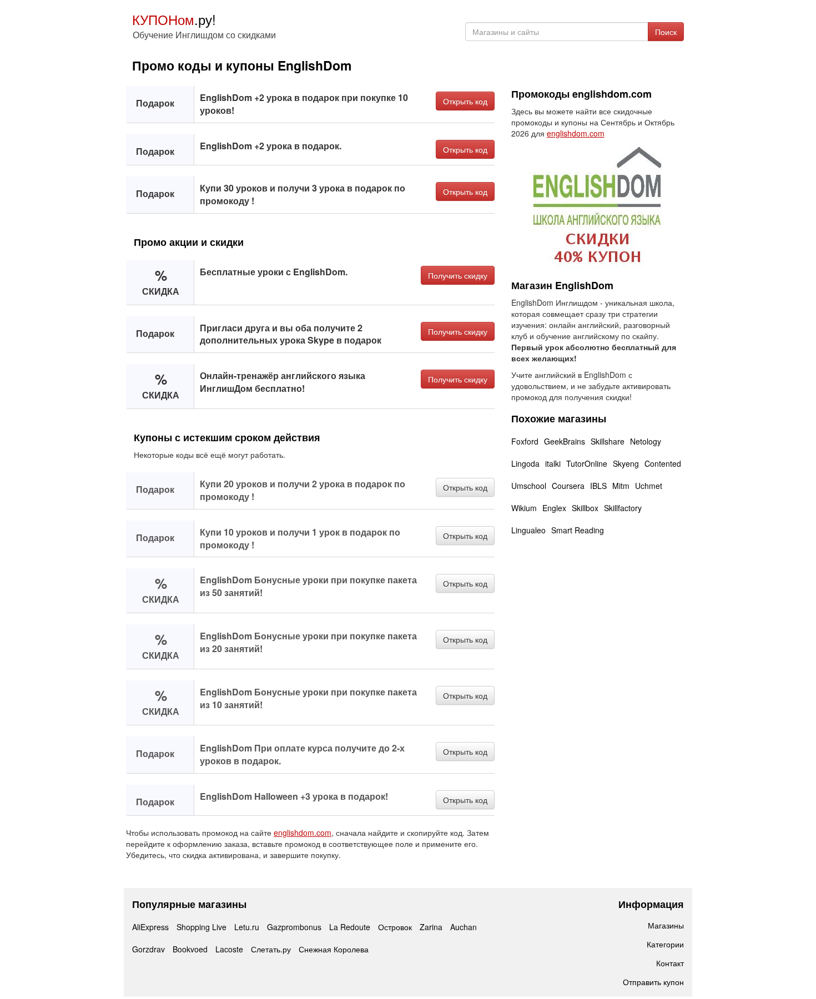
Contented (662, 463)
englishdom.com (302, 832)
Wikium (524, 507)
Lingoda (525, 463)
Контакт (670, 962)
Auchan (463, 926)
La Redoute (349, 926)
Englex (554, 507)
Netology (645, 441)
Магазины (666, 925)
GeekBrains (564, 441)
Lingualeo (528, 530)
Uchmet (648, 485)
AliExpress (150, 926)
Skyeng (626, 463)
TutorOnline (586, 463)
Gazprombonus (294, 926)
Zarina (431, 926)
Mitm (620, 485)
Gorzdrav (148, 949)
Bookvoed (190, 949)
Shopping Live (201, 926)
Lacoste (229, 949)
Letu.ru (246, 926)
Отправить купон (653, 981)
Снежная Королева (334, 949)
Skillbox (585, 507)
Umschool (528, 485)
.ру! (174, 19)
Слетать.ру (271, 949)
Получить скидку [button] (457, 275)
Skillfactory (623, 507)
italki (553, 463)
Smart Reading (577, 530)
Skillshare (607, 441)
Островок (395, 926)
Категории (665, 944)
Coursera (568, 485)
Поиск (666, 31)
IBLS (598, 485)
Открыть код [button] (465, 101)
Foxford (524, 441)
